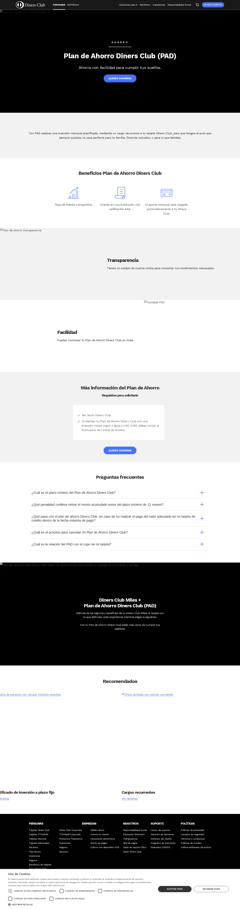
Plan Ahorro (35, 851)
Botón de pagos (98, 843)
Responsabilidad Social (179, 4)
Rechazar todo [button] (211, 889)
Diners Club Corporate (70, 830)
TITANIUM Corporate (70, 834)
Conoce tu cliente (99, 834)
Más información (56, 885)
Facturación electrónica (102, 838)
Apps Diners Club (37, 869)
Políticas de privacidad (192, 830)
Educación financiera (133, 834)
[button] (80, 904)
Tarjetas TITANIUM (38, 834)
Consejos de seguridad (192, 834)
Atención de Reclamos (162, 834)
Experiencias (159, 4)
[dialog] (120, 889)
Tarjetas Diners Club (39, 830)
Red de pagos (130, 843)
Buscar (197, 5)
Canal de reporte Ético (134, 847)
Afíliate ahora (97, 830)
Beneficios (145, 4)
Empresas (73, 4)
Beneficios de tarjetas (40, 864)
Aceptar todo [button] (175, 889)
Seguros (33, 860)
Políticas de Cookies (191, 843)
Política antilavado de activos (196, 847)
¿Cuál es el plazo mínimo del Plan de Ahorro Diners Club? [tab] (74, 492)
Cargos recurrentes (138, 792)
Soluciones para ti (128, 4)
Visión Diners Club (132, 851)
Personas (59, 4)
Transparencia (130, 838)
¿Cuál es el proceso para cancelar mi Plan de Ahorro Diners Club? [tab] (80, 532)
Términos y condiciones (193, 838)
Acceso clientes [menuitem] (213, 4)
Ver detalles (130, 798)
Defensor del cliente (161, 838)
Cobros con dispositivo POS (104, 847)
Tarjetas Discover (38, 838)
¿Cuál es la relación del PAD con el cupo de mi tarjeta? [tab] (71, 544)
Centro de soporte (160, 830)
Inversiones (34, 856)
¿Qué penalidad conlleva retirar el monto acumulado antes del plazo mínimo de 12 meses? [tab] (97, 504)
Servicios (33, 847)
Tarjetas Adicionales (39, 843)
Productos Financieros (70, 838)
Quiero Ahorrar (120, 78)
